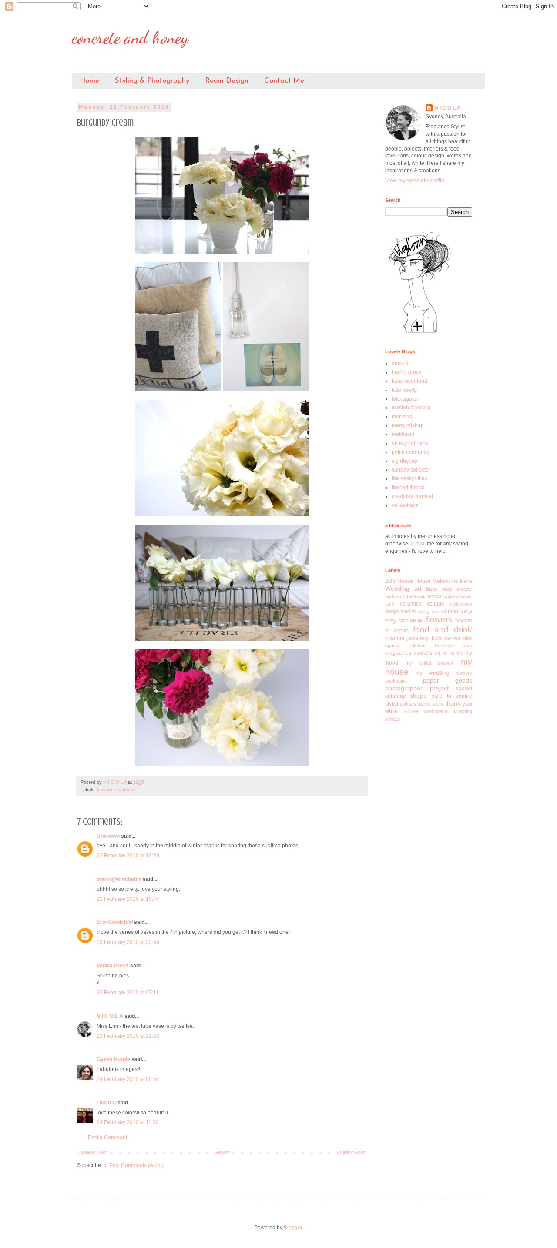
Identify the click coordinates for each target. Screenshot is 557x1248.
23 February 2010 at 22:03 (128, 1036)
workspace (435, 711)
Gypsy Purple (113, 1059)
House (423, 581)
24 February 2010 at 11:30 (128, 1122)
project (439, 688)
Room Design (226, 80)
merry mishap (408, 425)
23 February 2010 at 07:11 (128, 993)
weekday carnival (412, 496)
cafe (389, 603)
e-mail (419, 544)
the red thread (408, 488)
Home (89, 80)
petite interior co (410, 452)
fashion (407, 621)
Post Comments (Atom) (136, 1165)
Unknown (108, 836)
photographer (404, 688)
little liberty (404, 390)
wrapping (462, 711)
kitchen (418, 645)
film (421, 620)
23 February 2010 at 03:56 (128, 942)
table (438, 704)
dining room (429, 611)
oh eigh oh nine (410, 443)
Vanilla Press (113, 966)
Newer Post (93, 1153)
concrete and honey (130, 37)
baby (432, 589)
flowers (104, 789)
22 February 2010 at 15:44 (128, 899)
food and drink (443, 629)
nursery (464, 673)
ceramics (410, 604)
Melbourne (445, 581)
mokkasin (403, 434)
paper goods (448, 680)
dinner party (457, 611)
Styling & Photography (152, 80)
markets (422, 653)
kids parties (446, 638)
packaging (396, 680)
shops (418, 695)
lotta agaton (405, 399)
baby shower (457, 589)
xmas (392, 718)
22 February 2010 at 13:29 (128, 856)
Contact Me (284, 80)
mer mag (402, 417)
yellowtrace (405, 505)
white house (401, 711)
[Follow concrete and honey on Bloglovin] (420, 332)
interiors (394, 638)
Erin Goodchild (115, 922)
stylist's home (415, 704)
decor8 (400, 363)
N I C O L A (110, 1016)
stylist (391, 704)
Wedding (397, 588)
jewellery (418, 638)
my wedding (432, 673)
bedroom (416, 596)
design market (400, 611)
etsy (390, 620)
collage (435, 604)
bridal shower (457, 596)
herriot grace (407, 372)
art (418, 588)
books (434, 596)
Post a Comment (107, 1137)
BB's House (399, 581)
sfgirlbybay (404, 461)
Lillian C (106, 1103)
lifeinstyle (444, 645)
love (467, 645)
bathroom (395, 596)
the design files (409, 478)
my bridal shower (430, 663)
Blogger (293, 1228)
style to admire (452, 696)
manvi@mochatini (119, 879)
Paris (466, 581)
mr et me (453, 653)
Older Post (352, 1153)
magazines (398, 653)
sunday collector (411, 470)
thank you (458, 703)
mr (437, 653)
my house (125, 789)
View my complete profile (414, 180)
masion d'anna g (411, 408)
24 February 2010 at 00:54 (128, 1079)
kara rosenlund (409, 381)
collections (461, 603)
